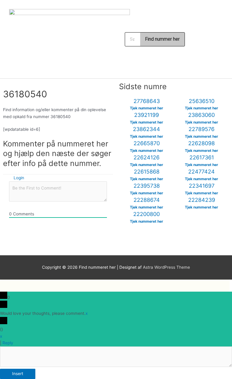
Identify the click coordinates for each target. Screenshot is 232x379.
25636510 (201, 101)
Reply (7, 342)
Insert (17, 373)
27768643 (147, 101)
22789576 (201, 129)
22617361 (201, 157)
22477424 (201, 171)
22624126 (147, 157)
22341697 (201, 186)
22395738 (147, 186)
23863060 (201, 115)
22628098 (201, 143)
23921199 (146, 115)
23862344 (146, 129)
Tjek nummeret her (146, 108)
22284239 (201, 200)
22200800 (146, 214)
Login (18, 177)
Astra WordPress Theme (166, 267)
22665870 (147, 143)
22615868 (147, 171)
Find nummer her (162, 39)
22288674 (147, 200)
